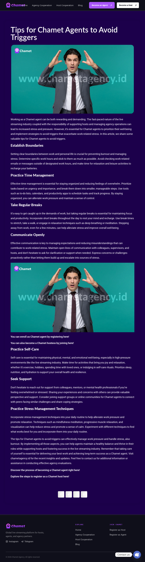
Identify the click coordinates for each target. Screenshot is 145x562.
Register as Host (117, 530)
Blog (80, 5)
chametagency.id (20, 458)
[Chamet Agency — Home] (15, 5)
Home (24, 5)
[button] (61, 494)
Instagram (13, 541)
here (65, 336)
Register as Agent (118, 534)
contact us (90, 458)
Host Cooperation (64, 5)
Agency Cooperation (42, 5)
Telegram (28, 541)
